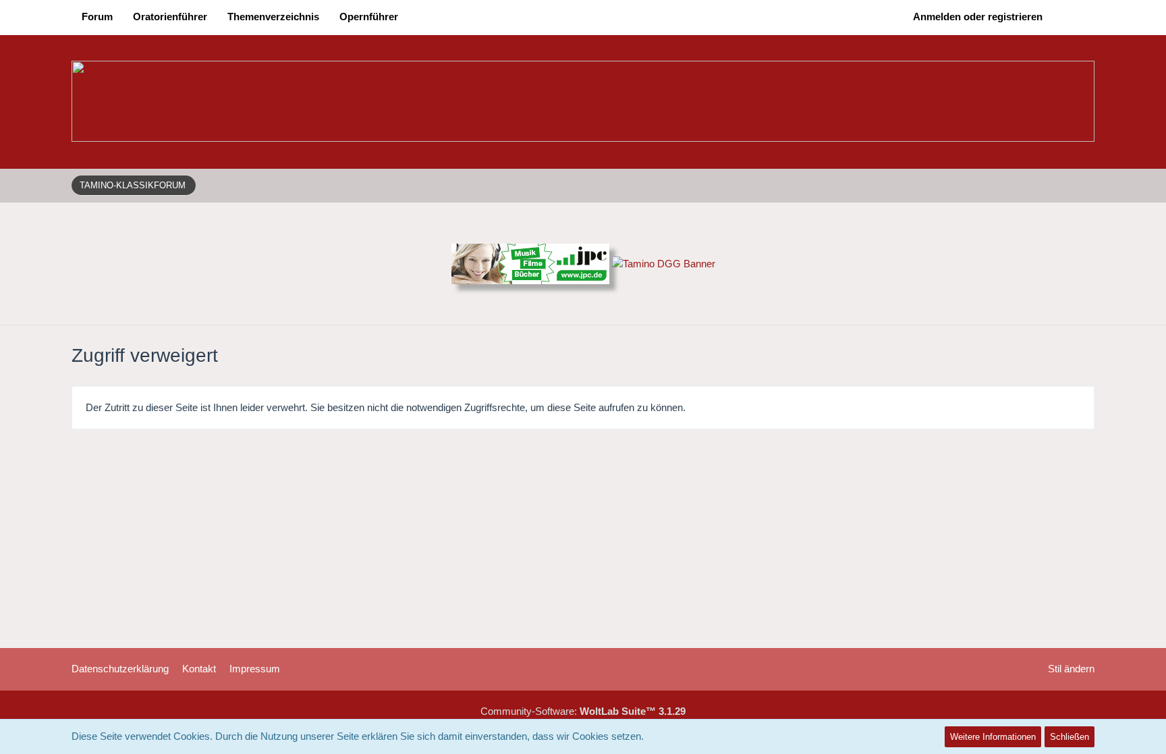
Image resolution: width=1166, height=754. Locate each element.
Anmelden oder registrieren (978, 16)
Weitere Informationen (993, 737)
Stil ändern (1071, 668)
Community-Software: (583, 711)
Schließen (1069, 737)
